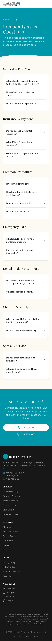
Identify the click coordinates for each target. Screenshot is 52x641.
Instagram (10, 593)
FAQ (5, 550)
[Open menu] (46, 4)
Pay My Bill (8, 541)
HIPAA (35, 637)
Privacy (17, 637)
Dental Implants (10, 505)
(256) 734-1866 (27, 434)
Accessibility (8, 576)
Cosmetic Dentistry (11, 496)
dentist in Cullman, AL (24, 463)
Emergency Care (10, 514)
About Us (7, 527)
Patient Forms (9, 536)
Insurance (7, 545)
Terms (26, 637)
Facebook (10, 588)
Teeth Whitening (10, 501)
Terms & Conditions (11, 571)
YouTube (10, 597)
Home (6, 19)
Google (10, 601)
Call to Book (27, 427)
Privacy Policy (9, 562)
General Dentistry (10, 491)
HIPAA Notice (9, 567)
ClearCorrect (8, 510)
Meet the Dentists (11, 531)
